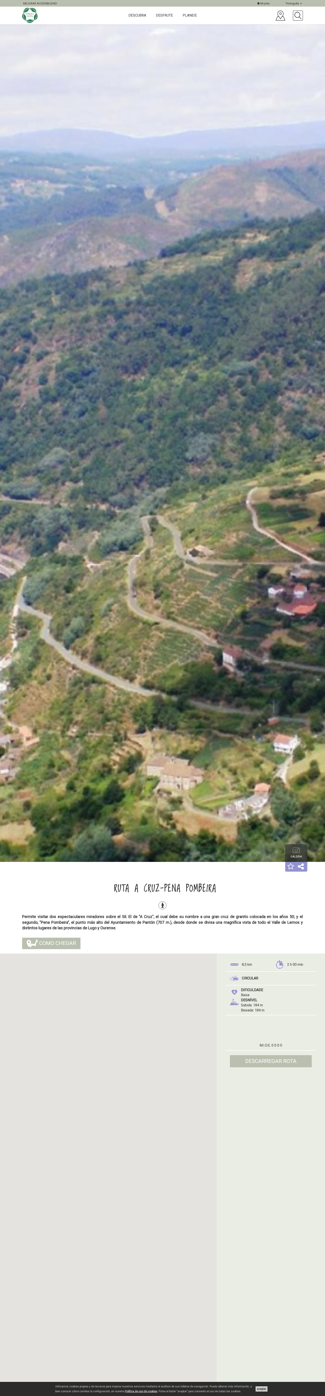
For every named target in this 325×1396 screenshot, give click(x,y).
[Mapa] (280, 16)
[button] (290, 867)
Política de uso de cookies (141, 1391)
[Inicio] (30, 15)
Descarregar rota (270, 1061)
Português (293, 3)
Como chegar (57, 943)
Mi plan (265, 3)
